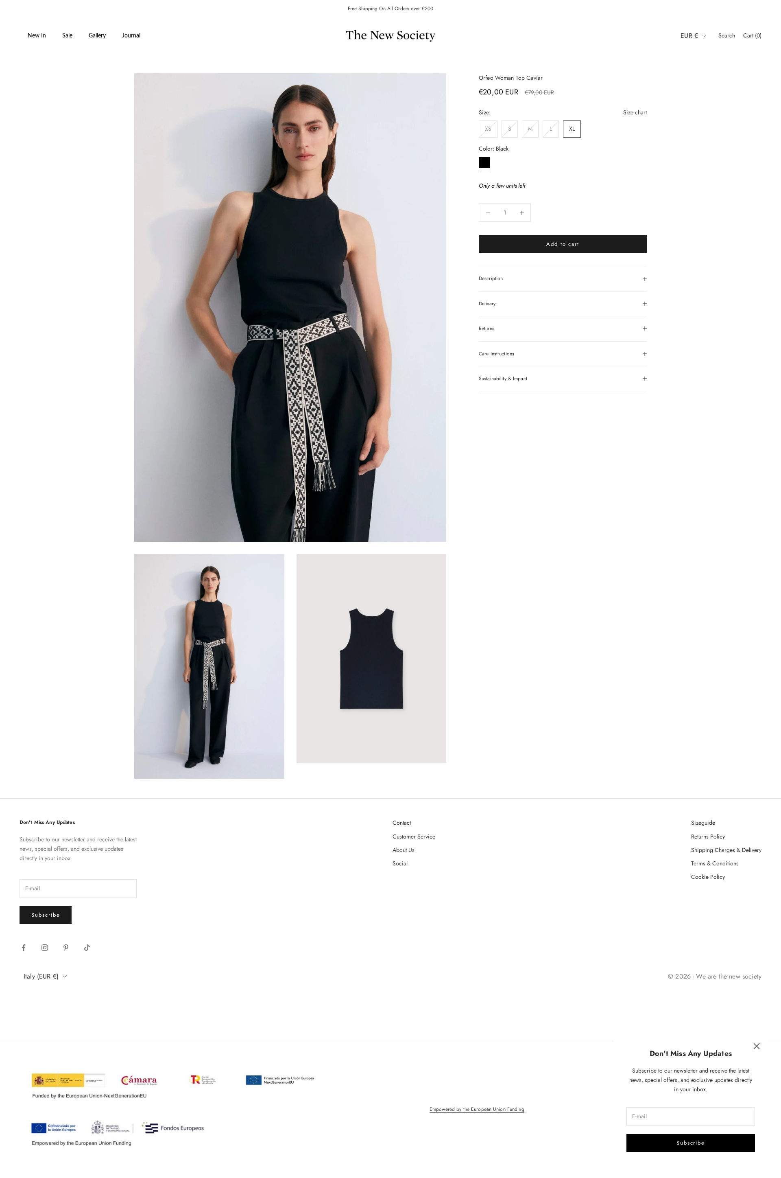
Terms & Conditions (715, 863)
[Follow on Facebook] (24, 948)
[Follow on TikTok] (87, 948)
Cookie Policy (708, 877)
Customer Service (414, 836)
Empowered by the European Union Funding (477, 1109)
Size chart (635, 112)
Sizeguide (703, 823)
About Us (403, 850)
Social (400, 863)
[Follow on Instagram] (45, 948)
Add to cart (562, 244)
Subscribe (690, 1143)
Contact (402, 823)
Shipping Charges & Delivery (726, 850)
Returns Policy (708, 836)
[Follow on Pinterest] (66, 948)
